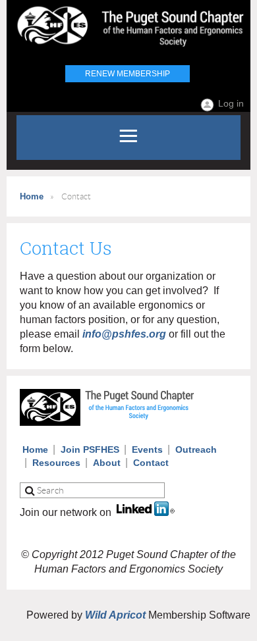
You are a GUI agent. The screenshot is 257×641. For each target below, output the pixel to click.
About (107, 462)
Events (147, 449)
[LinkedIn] (146, 512)
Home (31, 196)
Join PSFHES (90, 449)
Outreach (196, 449)
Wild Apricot (115, 615)
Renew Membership (127, 73)
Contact (151, 462)
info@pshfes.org (124, 334)
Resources (56, 462)
